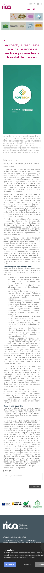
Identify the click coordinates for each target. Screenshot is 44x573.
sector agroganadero (23, 163)
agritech (10, 163)
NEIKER (32, 225)
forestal (36, 163)
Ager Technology (18, 458)
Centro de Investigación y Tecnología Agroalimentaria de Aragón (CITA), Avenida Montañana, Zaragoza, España (22, 542)
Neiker (11, 167)
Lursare (16, 423)
